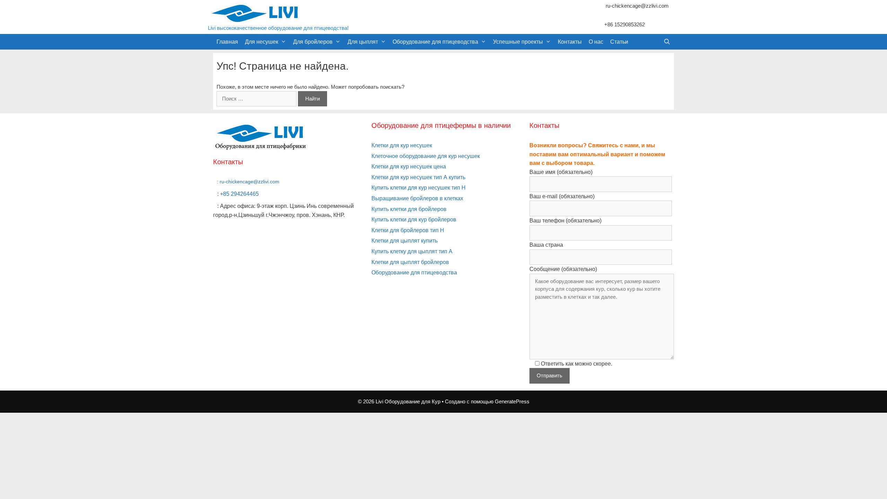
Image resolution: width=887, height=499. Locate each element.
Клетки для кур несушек (401, 145)
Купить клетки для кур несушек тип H (418, 188)
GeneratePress (512, 401)
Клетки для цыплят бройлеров (410, 262)
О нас (596, 42)
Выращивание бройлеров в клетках (417, 198)
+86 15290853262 (624, 24)
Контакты (570, 42)
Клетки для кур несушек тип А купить (418, 177)
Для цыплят (363, 42)
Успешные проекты (518, 42)
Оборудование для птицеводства (435, 42)
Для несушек (261, 42)
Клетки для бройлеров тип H (407, 230)
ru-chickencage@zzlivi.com (637, 6)
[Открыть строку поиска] (667, 42)
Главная (227, 42)
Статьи (619, 42)
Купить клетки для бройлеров (409, 209)
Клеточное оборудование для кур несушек (425, 156)
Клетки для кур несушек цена (408, 166)
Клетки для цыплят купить (404, 241)
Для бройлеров (313, 42)
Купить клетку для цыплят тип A (412, 251)
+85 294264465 (239, 194)
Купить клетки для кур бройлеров (413, 219)
